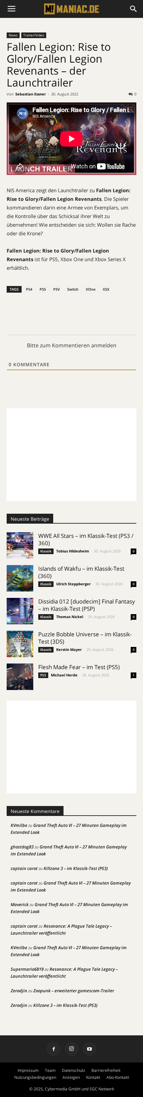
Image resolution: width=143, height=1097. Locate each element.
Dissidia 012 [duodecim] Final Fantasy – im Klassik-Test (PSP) (86, 605)
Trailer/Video (33, 35)
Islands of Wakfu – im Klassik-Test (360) (81, 572)
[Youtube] (89, 1049)
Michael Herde (64, 674)
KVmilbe (19, 825)
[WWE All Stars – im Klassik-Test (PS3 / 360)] (20, 545)
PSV (56, 289)
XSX (106, 289)
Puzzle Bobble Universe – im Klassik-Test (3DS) (85, 637)
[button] (133, 9)
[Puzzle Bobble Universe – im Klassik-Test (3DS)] (20, 644)
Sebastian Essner (30, 93)
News (13, 35)
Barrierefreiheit (105, 1070)
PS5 (43, 289)
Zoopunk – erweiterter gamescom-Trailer (73, 991)
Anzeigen (71, 1077)
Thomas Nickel (69, 616)
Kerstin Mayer (69, 649)
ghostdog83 (22, 847)
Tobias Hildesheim (72, 550)
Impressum (28, 1070)
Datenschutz (73, 1070)
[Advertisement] (71, 454)
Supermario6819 (27, 969)
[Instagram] (71, 1049)
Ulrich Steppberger (73, 583)
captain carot (24, 868)
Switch (72, 289)
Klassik (46, 551)
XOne (90, 289)
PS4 (29, 289)
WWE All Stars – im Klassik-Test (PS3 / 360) (85, 539)
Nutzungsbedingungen (35, 1077)
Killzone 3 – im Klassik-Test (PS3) (76, 868)
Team (50, 1070)
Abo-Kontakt (117, 1077)
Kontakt (93, 1077)
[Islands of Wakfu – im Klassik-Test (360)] (20, 578)
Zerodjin (19, 991)
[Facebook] (53, 1049)
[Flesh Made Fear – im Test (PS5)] (20, 677)
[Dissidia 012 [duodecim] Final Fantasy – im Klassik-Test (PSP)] (20, 611)
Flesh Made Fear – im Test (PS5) (79, 667)
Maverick (20, 904)
